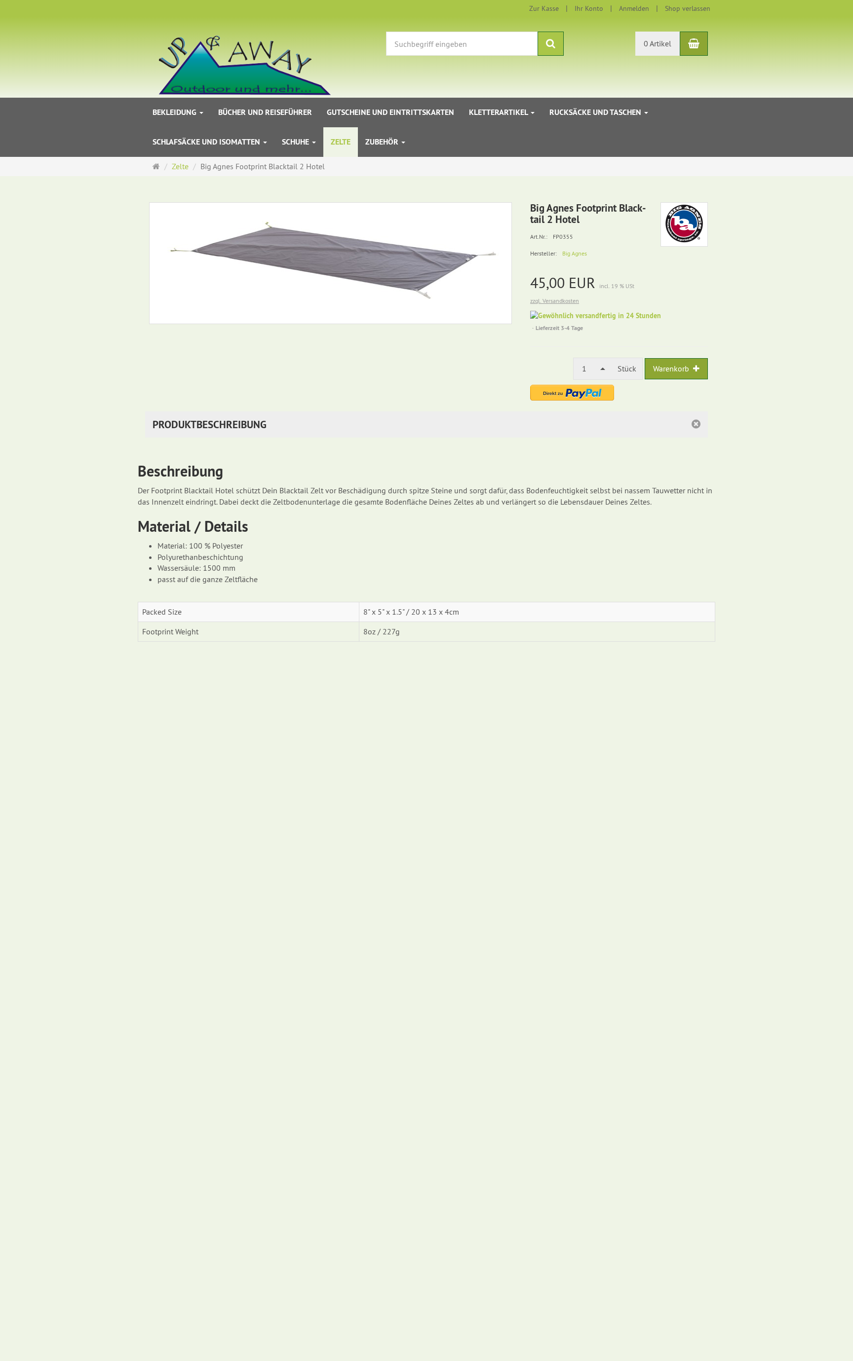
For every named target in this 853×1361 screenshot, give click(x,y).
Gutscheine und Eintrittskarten (390, 112)
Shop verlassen (687, 8)
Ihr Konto (589, 8)
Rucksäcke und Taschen (596, 112)
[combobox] (593, 368)
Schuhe (296, 142)
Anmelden (634, 8)
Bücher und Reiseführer (265, 112)
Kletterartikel (499, 112)
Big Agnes (574, 253)
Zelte (340, 142)
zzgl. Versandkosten (554, 300)
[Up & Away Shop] (234, 56)
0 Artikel (657, 43)
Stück (627, 368)
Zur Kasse (544, 8)
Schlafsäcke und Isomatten (207, 142)
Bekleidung (175, 112)
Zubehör (382, 142)
